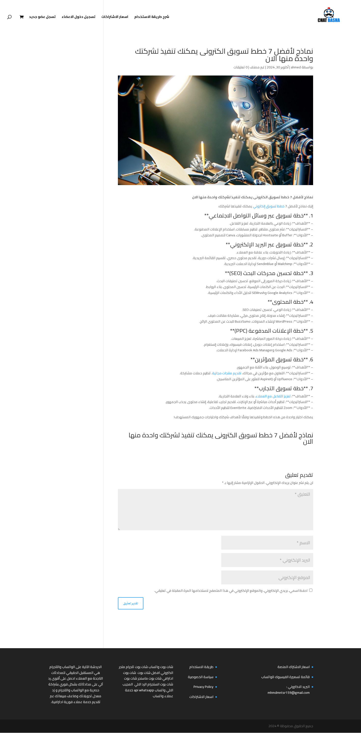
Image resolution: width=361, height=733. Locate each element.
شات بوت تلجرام (137, 667)
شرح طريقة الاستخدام (151, 17)
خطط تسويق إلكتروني (268, 206)
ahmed (296, 67)
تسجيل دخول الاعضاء (78, 17)
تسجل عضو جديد (42, 17)
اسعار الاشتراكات (114, 17)
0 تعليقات (241, 67)
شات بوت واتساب (161, 667)
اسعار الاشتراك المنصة (294, 667)
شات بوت (130, 678)
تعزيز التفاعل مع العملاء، (273, 396)
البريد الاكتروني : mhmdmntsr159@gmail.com (289, 689)
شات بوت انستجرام (160, 684)
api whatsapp (144, 690)
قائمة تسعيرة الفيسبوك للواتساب (285, 677)
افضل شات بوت (149, 673)
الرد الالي (140, 684)
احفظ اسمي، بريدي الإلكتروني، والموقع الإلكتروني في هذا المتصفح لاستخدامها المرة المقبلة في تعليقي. (230, 590)
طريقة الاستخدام (201, 667)
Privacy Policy (203, 686)
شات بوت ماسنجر (150, 678)
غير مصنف (257, 67)
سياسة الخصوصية (200, 677)
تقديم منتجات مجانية (227, 373)
